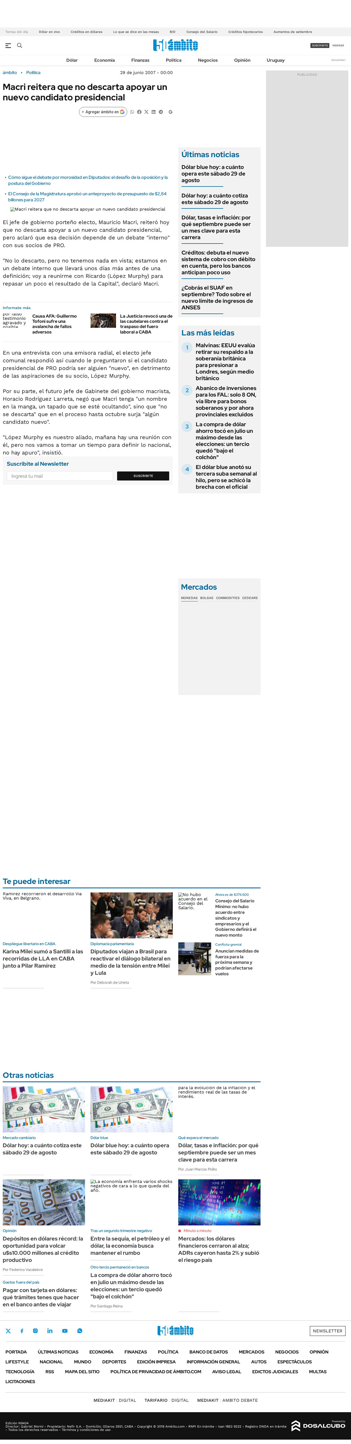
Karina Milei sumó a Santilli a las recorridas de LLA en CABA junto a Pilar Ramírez (43, 958)
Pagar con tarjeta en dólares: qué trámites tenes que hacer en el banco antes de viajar (41, 1297)
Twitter (8, 1331)
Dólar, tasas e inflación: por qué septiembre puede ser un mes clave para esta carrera (216, 227)
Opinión (242, 60)
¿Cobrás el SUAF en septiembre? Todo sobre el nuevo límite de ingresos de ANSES (217, 297)
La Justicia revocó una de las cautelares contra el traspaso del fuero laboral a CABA (146, 324)
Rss (50, 1372)
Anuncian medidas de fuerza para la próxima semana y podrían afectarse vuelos (237, 962)
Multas (318, 1372)
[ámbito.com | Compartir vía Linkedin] (153, 111)
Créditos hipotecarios (245, 32)
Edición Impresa (156, 1362)
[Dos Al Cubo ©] (318, 1425)
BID (173, 32)
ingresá (338, 45)
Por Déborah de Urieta (109, 982)
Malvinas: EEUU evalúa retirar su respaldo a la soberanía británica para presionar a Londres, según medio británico (225, 362)
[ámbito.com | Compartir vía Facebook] (139, 111)
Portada (16, 1352)
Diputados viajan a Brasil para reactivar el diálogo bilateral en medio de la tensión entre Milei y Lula (130, 962)
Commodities (228, 598)
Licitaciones (20, 1381)
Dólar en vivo (49, 32)
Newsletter (338, 59)
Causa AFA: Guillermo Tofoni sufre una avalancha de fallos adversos (54, 324)
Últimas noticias (58, 1352)
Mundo (82, 1362)
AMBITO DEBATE (227, 1400)
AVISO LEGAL (226, 1372)
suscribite (320, 45)
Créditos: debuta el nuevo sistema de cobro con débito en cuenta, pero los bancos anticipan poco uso (218, 262)
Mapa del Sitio (82, 1372)
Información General (213, 1362)
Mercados (251, 1352)
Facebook (22, 1331)
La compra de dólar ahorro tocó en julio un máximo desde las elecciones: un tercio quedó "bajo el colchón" (224, 441)
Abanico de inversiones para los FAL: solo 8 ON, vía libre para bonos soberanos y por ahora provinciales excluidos (226, 401)
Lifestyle (17, 1362)
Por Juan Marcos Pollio (197, 1169)
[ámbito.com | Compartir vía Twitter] (146, 111)
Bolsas (206, 598)
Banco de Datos (208, 1352)
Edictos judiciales (275, 1372)
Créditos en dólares (86, 32)
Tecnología (20, 1372)
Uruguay (276, 60)
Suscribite (143, 476)
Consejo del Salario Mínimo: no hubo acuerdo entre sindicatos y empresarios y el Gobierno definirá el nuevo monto (235, 918)
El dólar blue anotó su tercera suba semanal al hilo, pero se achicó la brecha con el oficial (226, 477)
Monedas (189, 598)
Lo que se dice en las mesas (136, 32)
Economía (104, 60)
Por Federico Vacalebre (23, 1269)
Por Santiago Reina (106, 1306)
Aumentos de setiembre (293, 32)
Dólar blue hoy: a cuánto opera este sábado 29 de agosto (213, 173)
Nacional (51, 1362)
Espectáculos (295, 1362)
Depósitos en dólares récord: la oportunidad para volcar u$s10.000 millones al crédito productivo (43, 1249)
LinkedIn (49, 1330)
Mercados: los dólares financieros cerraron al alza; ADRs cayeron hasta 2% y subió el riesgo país (218, 1249)
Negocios (208, 60)
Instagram (35, 1330)
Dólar (72, 60)
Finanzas (140, 60)
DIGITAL (115, 1400)
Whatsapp (79, 1330)
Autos (259, 1362)
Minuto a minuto (197, 1230)
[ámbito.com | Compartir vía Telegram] (160, 111)
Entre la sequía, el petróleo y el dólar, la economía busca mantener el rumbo (130, 1245)
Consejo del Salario (201, 32)
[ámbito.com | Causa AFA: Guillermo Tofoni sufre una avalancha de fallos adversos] (15, 320)
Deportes (114, 1362)
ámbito (10, 72)
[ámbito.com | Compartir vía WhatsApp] (132, 111)
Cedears (250, 598)
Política (174, 60)
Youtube (64, 1331)
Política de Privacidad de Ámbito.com (156, 1372)
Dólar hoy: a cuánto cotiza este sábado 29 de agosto (215, 199)
